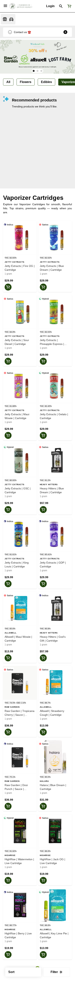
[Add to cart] (8, 287)
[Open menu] (5, 5)
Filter (54, 972)
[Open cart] (68, 6)
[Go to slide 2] (37, 71)
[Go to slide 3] (41, 71)
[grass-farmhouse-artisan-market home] (20, 6)
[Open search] (61, 6)
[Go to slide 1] (34, 71)
